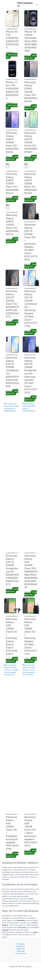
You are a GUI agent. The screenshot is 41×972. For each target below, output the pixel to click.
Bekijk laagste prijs (12, 56)
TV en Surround (20, 953)
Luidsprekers (20, 949)
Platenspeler (20, 951)
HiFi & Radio (21, 944)
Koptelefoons (20, 946)
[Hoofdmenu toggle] (37, 4)
